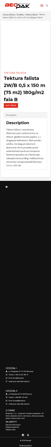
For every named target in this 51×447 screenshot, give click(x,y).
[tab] (25, 115)
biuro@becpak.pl (18, 378)
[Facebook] (23, 435)
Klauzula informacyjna (13, 425)
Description (11, 115)
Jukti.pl (29, 446)
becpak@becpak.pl (19, 401)
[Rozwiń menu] (42, 5)
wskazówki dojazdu (23, 381)
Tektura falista (15, 73)
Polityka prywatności (12, 427)
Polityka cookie (11, 429)
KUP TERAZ (11, 105)
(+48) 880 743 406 (21, 397)
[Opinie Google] (28, 435)
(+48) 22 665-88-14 (21, 375)
